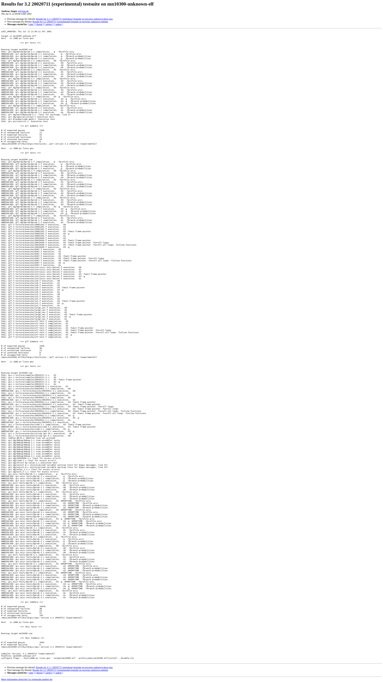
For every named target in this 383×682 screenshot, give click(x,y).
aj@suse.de (23, 11)
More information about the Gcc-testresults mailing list (26, 679)
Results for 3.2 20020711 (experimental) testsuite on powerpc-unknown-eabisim (70, 21)
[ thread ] (39, 24)
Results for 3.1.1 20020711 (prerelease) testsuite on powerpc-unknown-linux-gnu (74, 19)
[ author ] (58, 24)
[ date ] (31, 24)
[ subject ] (49, 24)
